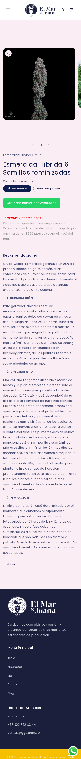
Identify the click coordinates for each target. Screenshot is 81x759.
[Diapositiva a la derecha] (49, 145)
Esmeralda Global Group (31, 757)
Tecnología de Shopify (60, 757)
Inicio (11, 658)
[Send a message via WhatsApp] (73, 751)
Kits (10, 676)
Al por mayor (17, 188)
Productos (15, 667)
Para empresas (49, 188)
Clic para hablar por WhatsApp (32, 203)
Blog (11, 693)
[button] (8, 10)
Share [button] (11, 564)
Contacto (15, 684)
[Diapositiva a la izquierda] (32, 145)
